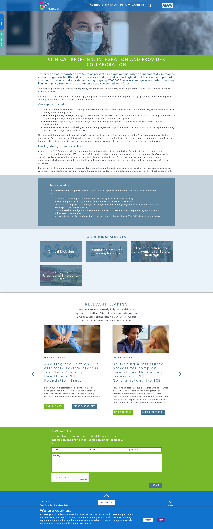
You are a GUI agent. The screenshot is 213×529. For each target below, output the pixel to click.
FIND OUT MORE (54, 412)
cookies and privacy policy (77, 523)
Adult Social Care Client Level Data (54, 505)
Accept (148, 520)
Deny (161, 520)
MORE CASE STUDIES (84, 412)
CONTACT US (106, 503)
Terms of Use (168, 505)
